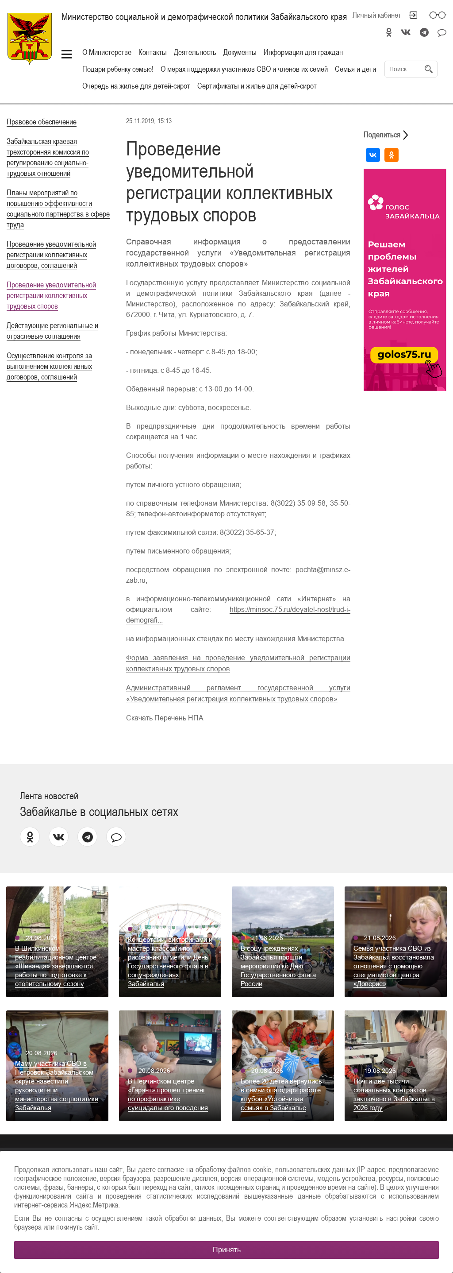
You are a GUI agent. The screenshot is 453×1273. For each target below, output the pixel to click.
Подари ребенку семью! (118, 69)
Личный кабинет (377, 15)
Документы (240, 52)
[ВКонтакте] (373, 155)
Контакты (152, 52)
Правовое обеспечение (42, 121)
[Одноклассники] (391, 155)
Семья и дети (355, 69)
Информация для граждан (303, 52)
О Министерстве (106, 52)
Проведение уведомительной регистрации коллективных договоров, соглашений (51, 254)
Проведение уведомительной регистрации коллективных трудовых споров (51, 295)
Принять (227, 1250)
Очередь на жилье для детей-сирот (136, 85)
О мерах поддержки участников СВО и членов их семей (244, 69)
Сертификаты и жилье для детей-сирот (257, 85)
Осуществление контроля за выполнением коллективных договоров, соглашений (49, 366)
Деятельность (195, 52)
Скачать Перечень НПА (164, 718)
